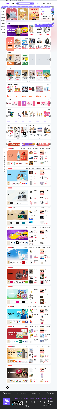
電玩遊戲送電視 (38, 168)
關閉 (48, 9)
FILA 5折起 (44, 227)
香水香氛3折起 (38, 247)
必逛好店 (33, 6)
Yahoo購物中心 (10, 4)
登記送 (13, 6)
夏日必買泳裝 (26, 267)
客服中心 (38, 399)
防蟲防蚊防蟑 (42, 326)
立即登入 (43, 11)
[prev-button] (7, 144)
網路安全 (26, 401)
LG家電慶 (43, 168)
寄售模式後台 (45, 401)
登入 (37, 3)
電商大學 (44, 399)
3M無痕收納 (33, 346)
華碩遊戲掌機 (48, 207)
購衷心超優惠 (33, 401)
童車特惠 (31, 326)
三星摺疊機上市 (36, 187)
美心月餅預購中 (42, 148)
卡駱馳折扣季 (37, 267)
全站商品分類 (45, 405)
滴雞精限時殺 (40, 306)
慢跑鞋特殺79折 (33, 227)
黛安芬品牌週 (42, 267)
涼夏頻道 (29, 6)
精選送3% (34, 306)
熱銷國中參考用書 (36, 365)
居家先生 (43, 346)
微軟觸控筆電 (37, 207)
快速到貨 (21, 6)
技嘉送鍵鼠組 (26, 207)
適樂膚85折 (43, 247)
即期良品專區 (23, 148)
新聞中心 (51, 399)
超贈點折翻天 (33, 399)
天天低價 (25, 6)
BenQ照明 (48, 168)
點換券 (9, 6)
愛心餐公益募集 (29, 148)
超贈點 (48, 6)
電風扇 (33, 168)
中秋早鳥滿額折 (35, 148)
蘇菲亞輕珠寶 (43, 286)
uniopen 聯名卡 (43, 6)
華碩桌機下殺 (32, 207)
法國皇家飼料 (48, 148)
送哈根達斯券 (48, 326)
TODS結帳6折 (27, 286)
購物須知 (26, 405)
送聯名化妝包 (37, 326)
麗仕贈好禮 (26, 326)
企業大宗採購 (39, 401)
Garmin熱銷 (48, 187)
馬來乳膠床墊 (48, 365)
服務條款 (26, 403)
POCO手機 (25, 187)
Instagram (51, 402)
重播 (53, 6)
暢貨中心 (17, 6)
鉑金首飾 (38, 286)
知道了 (48, 25)
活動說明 (48, 84)
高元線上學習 (42, 365)
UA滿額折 (39, 227)
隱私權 (26, 402)
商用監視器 (48, 346)
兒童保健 (45, 306)
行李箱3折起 (48, 267)
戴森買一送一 (28, 168)
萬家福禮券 (48, 286)
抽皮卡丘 (48, 227)
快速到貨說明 (45, 403)
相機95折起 (30, 187)
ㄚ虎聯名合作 (39, 403)
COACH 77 (33, 286)
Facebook (51, 401)
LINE (50, 404)
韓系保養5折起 (31, 247)
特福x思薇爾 (39, 346)
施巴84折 (48, 247)
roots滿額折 (31, 267)
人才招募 (38, 402)
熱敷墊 (49, 306)
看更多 (53, 22)
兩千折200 (28, 346)
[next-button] (50, 144)
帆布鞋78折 (27, 227)
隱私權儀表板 (27, 406)
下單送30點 (30, 365)
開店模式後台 (45, 402)
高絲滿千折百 (26, 247)
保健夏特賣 (29, 306)
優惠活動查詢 (33, 402)
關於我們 (26, 399)
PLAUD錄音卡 (42, 187)
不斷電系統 (42, 207)
